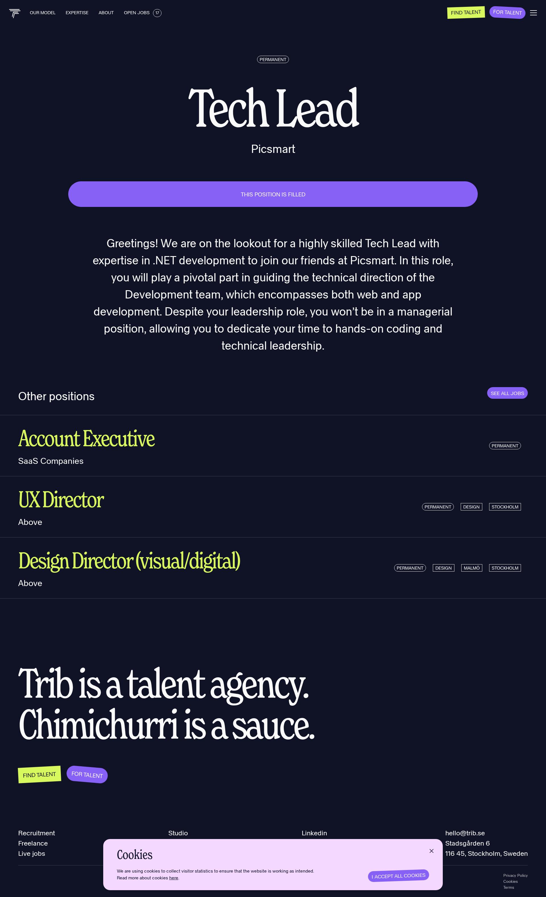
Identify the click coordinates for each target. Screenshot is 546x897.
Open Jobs (141, 12)
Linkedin (314, 833)
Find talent (466, 12)
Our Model (43, 12)
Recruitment (36, 833)
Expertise (78, 12)
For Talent (507, 12)
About (107, 12)
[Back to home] (15, 13)
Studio (178, 833)
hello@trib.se (465, 833)
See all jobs (507, 393)
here (173, 877)
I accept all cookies (399, 876)
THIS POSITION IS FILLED (273, 194)
